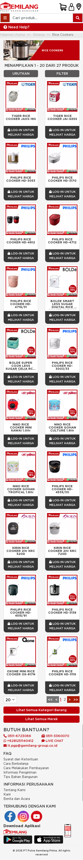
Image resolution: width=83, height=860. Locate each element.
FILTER (62, 73)
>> (76, 699)
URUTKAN (21, 73)
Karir (7, 794)
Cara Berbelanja (15, 763)
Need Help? (18, 27)
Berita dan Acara (16, 799)
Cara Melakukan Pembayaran (26, 768)
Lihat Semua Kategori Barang (41, 710)
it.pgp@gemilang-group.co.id (32, 746)
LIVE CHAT (54, 741)
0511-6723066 (19, 736)
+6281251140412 (19, 741)
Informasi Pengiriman (19, 772)
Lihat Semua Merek (41, 719)
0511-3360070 (57, 736)
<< (50, 699)
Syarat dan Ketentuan (20, 759)
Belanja (39, 35)
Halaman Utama (12, 35)
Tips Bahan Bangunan (20, 777)
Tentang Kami (14, 790)
